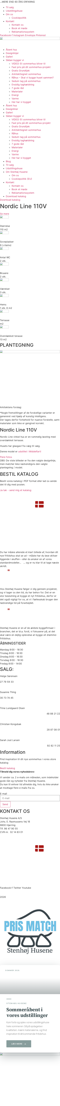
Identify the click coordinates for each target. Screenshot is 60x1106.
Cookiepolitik (19, 17)
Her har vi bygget (21, 102)
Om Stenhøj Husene (17, 171)
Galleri (9, 56)
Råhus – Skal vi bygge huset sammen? (33, 77)
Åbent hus (11, 49)
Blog (8, 161)
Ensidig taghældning (23, 84)
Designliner (12, 109)
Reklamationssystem (23, 31)
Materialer (17, 91)
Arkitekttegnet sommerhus (26, 74)
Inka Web (41, 900)
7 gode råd (18, 88)
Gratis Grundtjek (21, 70)
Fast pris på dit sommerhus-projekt (31, 67)
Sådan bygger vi (15, 60)
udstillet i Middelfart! (29, 451)
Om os (9, 14)
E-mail (3, 793)
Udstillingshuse (14, 10)
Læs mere (18, 1043)
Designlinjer (12, 53)
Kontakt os (17, 24)
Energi (15, 95)
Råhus (15, 133)
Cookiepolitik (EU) (22, 178)
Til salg (10, 7)
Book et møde (19, 28)
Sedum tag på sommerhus (26, 81)
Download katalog (16, 196)
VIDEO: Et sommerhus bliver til (28, 63)
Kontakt (10, 21)
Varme (15, 98)
